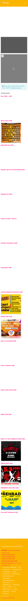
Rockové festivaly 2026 (9, 561)
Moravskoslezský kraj (8, 580)
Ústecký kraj (6, 591)
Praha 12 (10, 587)
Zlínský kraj (5, 593)
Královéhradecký (16, 573)
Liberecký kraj (6, 578)
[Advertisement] (14, 21)
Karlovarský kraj (7, 571)
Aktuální (4, 550)
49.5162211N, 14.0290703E (9, 567)
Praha (4, 587)
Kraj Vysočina (6, 573)
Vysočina (13, 591)
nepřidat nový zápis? (16, 88)
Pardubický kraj (6, 584)
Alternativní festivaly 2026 (14, 550)
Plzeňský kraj (16, 584)
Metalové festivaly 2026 (8, 554)
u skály (15, 589)
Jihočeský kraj (6, 569)
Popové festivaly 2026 (8, 556)
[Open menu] (25, 3)
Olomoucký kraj (7, 582)
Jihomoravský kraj (16, 569)
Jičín (19, 567)
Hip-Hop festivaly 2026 (5, 552)
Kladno (14, 571)
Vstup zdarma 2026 (5, 565)
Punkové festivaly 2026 (8, 558)
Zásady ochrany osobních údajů (8, 597)
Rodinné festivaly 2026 (7, 563)
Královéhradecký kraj (8, 576)
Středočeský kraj (7, 589)
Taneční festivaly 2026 (17, 563)
